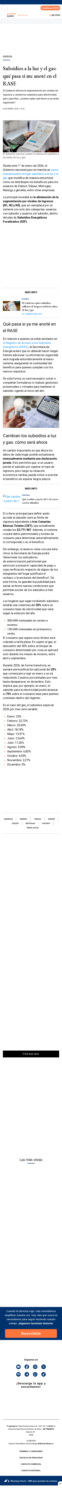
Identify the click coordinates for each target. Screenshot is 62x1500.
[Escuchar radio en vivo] (4, 15)
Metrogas (30, 823)
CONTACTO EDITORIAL (31, 1471)
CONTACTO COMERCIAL (31, 1464)
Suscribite (31, 1333)
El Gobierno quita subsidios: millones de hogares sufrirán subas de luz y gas (39, 306)
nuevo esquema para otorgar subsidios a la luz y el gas (31, 174)
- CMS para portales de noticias (34, 1481)
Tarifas (37, 819)
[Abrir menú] (4, 8)
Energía (23, 819)
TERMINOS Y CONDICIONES (31, 1451)
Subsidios (8, 819)
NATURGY (46, 823)
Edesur (15, 823)
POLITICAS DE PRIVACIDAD (31, 1458)
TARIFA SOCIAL (32, 828)
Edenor (51, 819)
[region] (31, 44)
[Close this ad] (60, 1483)
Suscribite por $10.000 (50, 8)
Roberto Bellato (32, 314)
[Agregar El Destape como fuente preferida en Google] (31, 114)
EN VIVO (56, 15)
